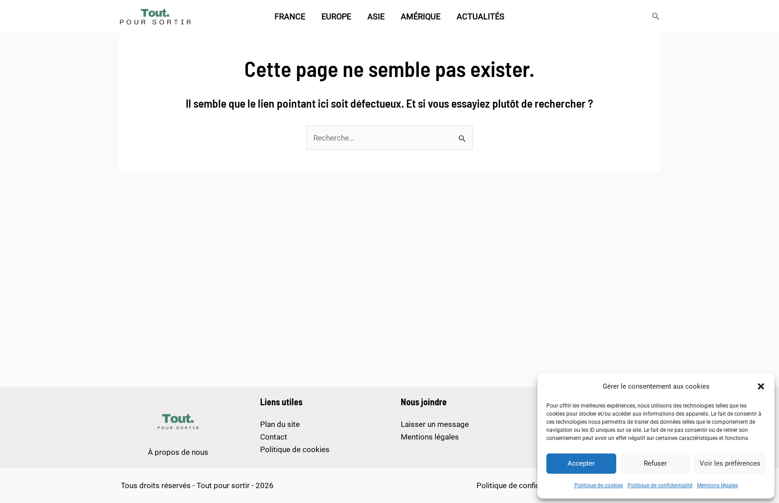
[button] (760, 386)
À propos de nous (178, 452)
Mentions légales (717, 485)
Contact (273, 436)
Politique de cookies (598, 485)
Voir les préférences (730, 463)
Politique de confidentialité (660, 485)
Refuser (655, 463)
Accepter (581, 463)
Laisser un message (435, 424)
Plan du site (280, 424)
